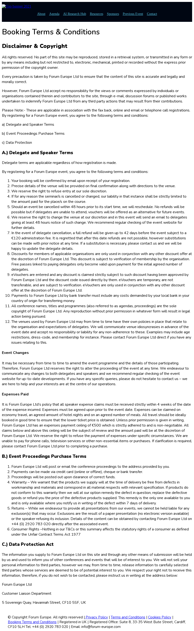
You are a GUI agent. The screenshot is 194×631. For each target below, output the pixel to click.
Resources (96, 14)
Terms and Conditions (128, 617)
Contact (152, 14)
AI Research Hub (74, 14)
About (41, 14)
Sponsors (113, 14)
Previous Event (133, 14)
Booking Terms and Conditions (32, 622)
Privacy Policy (96, 617)
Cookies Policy (159, 617)
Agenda (54, 14)
